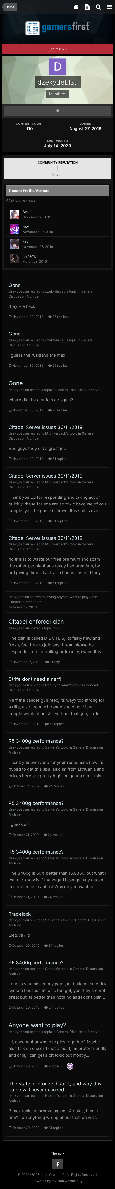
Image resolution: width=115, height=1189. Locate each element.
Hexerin (51, 1096)
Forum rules (58, 49)
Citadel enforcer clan (25, 602)
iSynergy (30, 256)
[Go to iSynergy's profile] (14, 258)
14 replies (56, 945)
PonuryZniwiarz (57, 685)
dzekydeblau (19, 291)
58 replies (56, 724)
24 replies (56, 786)
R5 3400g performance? (36, 741)
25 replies (60, 317)
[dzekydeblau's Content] (57, 111)
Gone (15, 285)
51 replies (59, 459)
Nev (26, 226)
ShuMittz (52, 920)
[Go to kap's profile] (14, 244)
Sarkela (51, 747)
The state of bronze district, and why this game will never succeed (55, 1086)
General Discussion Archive (77, 390)
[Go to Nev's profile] (14, 229)
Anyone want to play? (73, 597)
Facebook (57, 1164)
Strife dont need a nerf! (35, 679)
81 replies (55, 1128)
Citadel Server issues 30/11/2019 (46, 427)
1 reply (54, 662)
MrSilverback (55, 433)
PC (58, 628)
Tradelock (20, 914)
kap (25, 241)
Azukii (27, 212)
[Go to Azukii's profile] (14, 214)
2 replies (55, 1066)
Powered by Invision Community (57, 1181)
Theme (57, 1153)
